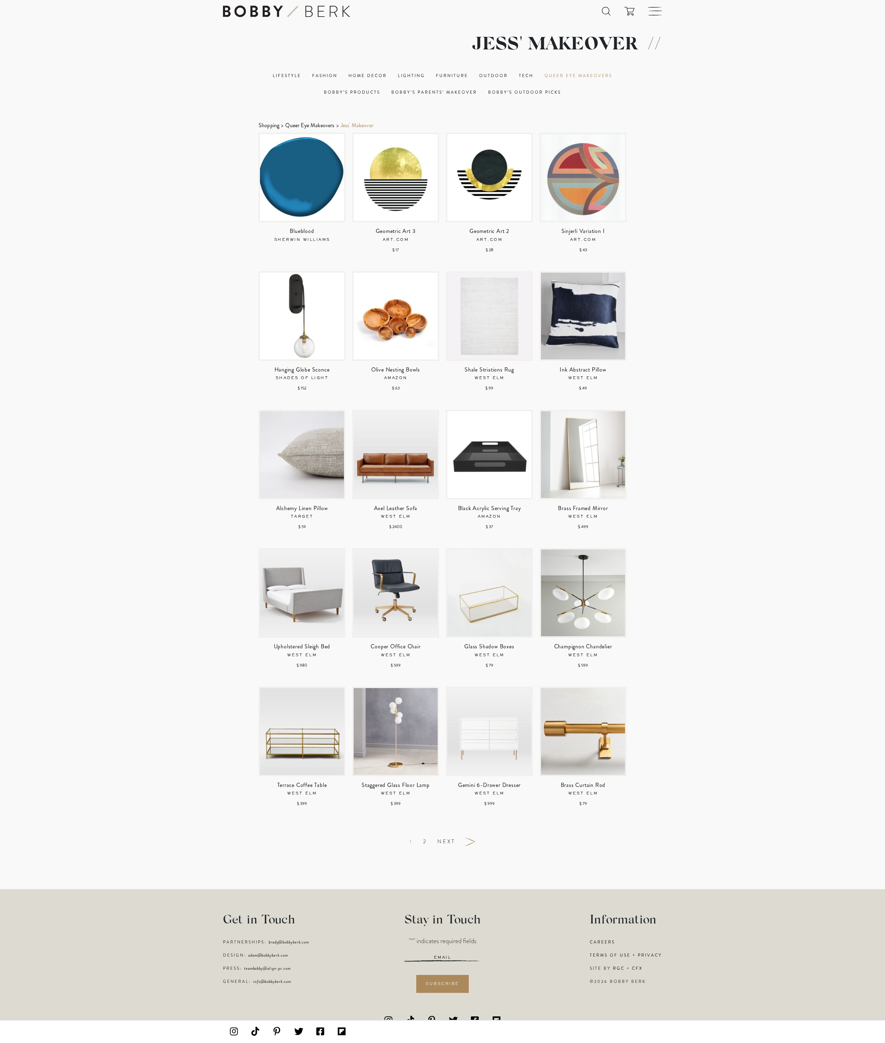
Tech (526, 76)
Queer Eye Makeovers (578, 76)
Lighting (411, 76)
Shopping (269, 125)
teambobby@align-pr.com (267, 968)
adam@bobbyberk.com (268, 955)
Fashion (324, 76)
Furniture (452, 76)
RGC (619, 968)
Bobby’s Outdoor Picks (524, 92)
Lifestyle (287, 76)
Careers (602, 942)
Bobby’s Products (352, 92)
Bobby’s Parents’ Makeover (434, 92)
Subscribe (442, 984)
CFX (637, 968)
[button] (606, 11)
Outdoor (493, 76)
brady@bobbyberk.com (289, 942)
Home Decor (367, 76)
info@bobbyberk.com (272, 981)
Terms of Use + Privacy (626, 955)
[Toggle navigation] (655, 11)
